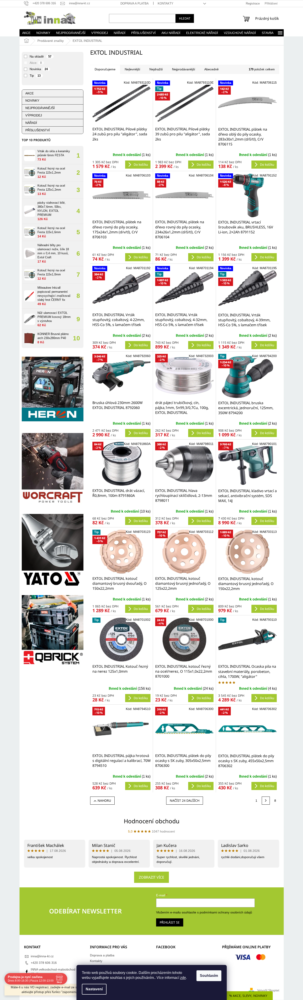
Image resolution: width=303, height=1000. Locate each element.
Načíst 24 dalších (184, 800)
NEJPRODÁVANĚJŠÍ (40, 108)
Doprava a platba (134, 3)
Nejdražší (156, 69)
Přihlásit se (170, 922)
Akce (36, 63)
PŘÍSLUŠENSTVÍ (37, 130)
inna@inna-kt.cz (42, 956)
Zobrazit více (151, 877)
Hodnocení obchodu (151, 821)
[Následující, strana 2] (266, 801)
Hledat (184, 18)
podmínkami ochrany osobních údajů (226, 912)
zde (183, 978)
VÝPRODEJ (33, 115)
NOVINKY (32, 100)
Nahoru (104, 800)
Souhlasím (209, 976)
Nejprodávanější (183, 69)
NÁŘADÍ (31, 123)
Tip (35, 75)
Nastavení (94, 989)
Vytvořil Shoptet (268, 990)
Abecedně (211, 69)
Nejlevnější (132, 69)
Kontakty (165, 3)
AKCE (29, 93)
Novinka (39, 69)
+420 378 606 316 (44, 962)
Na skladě (41, 56)
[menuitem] (26, 32)
